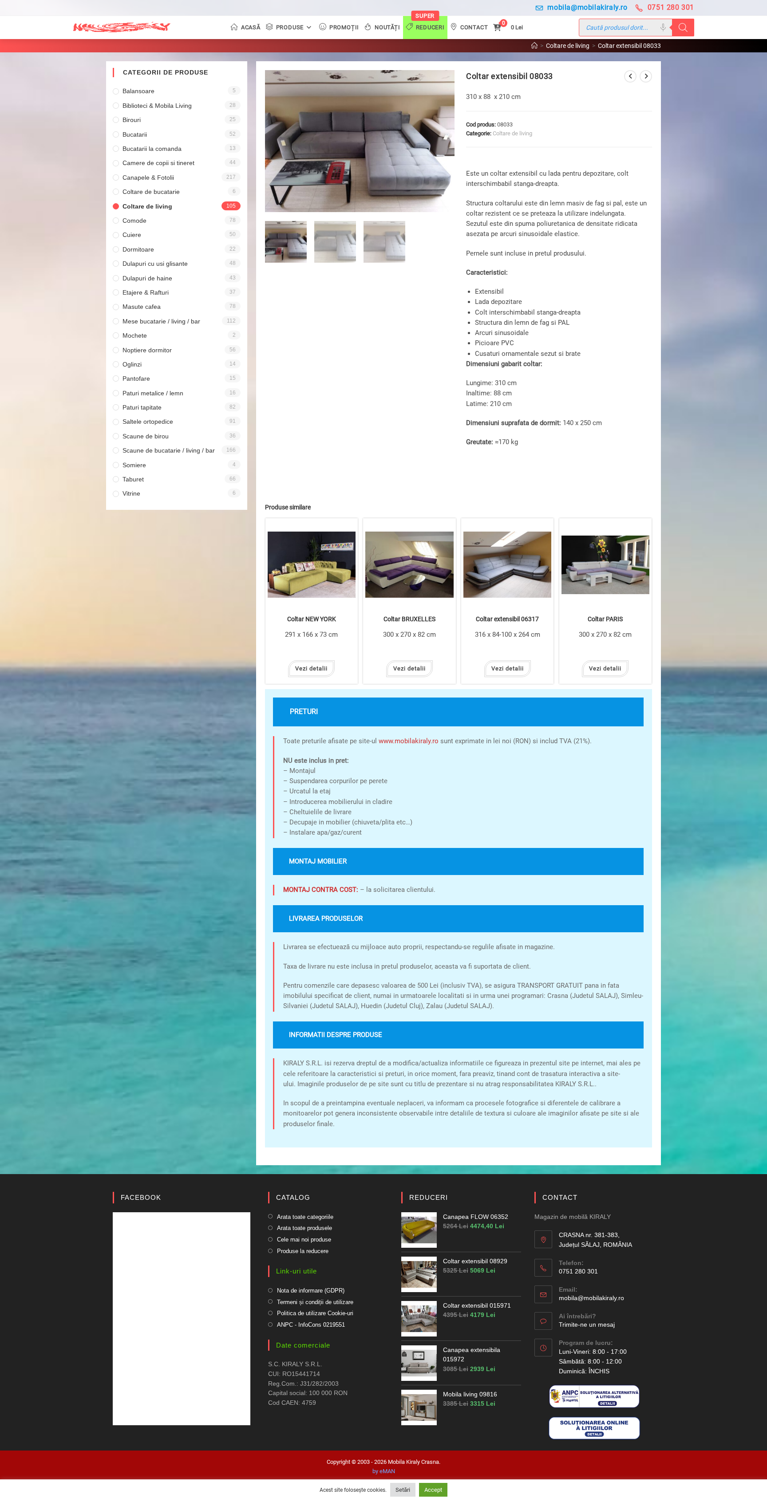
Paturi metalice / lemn (153, 393)
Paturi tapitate (142, 407)
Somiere (134, 465)
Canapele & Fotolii (148, 177)
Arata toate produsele (304, 1228)
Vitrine (131, 493)
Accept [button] (433, 1489)
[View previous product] (630, 76)
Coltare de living (512, 133)
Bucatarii (135, 134)
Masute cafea (142, 306)
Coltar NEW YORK (311, 619)
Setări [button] (402, 1489)
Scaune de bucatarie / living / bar (169, 450)
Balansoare (138, 91)
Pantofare (136, 378)
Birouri (132, 119)
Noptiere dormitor (147, 350)
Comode (134, 220)
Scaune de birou (146, 436)
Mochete (135, 335)
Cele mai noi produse (304, 1239)
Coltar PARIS (605, 619)
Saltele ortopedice (148, 421)
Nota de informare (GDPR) (310, 1290)
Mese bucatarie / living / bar (161, 321)
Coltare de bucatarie (151, 191)
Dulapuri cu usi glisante (155, 263)
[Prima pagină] (534, 45)
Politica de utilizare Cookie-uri (315, 1313)
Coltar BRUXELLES (409, 619)
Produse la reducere (302, 1251)
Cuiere (132, 234)
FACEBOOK (141, 1197)
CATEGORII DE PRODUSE (165, 72)
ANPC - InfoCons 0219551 (311, 1324)
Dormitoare (138, 249)
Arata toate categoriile (305, 1217)
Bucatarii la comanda (152, 148)
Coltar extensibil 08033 (629, 45)
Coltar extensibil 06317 (507, 619)
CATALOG (293, 1197)
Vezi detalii (311, 668)
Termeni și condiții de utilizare (315, 1302)
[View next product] (646, 76)
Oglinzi (132, 364)
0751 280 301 (671, 7)
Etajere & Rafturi (146, 292)
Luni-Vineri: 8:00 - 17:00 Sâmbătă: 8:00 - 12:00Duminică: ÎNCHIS (593, 1361)
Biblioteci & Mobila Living (157, 105)
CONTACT (559, 1197)
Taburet (133, 479)
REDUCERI (428, 1197)
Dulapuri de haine (147, 278)
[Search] (683, 27)
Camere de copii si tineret (158, 162)
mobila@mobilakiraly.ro (587, 7)
